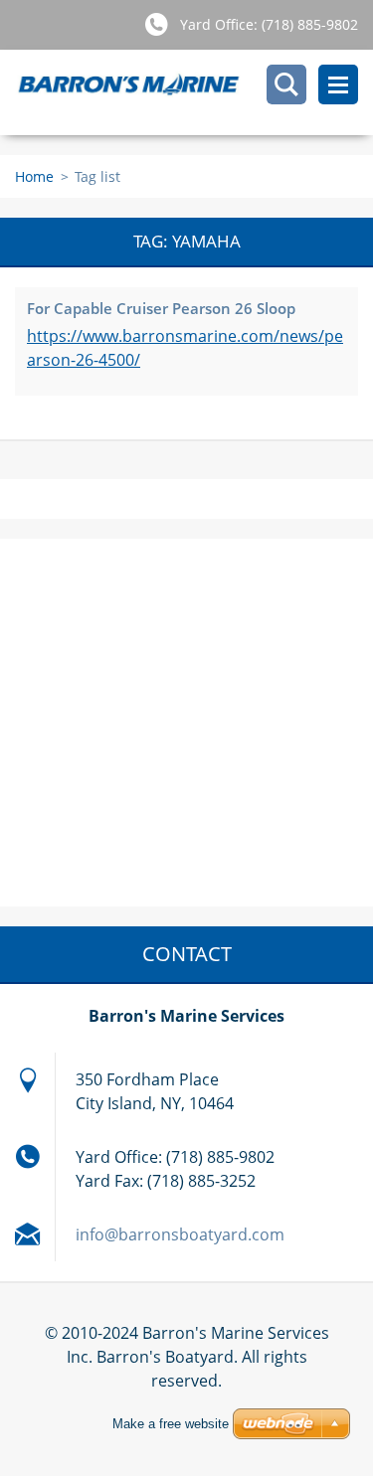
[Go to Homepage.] (194, 92)
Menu (338, 84)
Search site (286, 84)
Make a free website (170, 1423)
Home (34, 176)
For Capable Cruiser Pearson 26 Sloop (161, 308)
